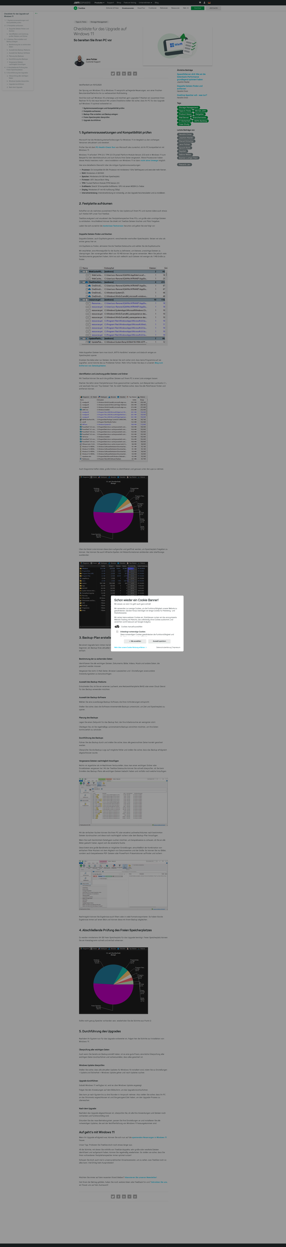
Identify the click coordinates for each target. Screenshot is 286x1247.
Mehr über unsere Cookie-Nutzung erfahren (129, 647)
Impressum (176, 647)
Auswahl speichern (159, 641)
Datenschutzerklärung (163, 647)
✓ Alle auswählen (135, 641)
